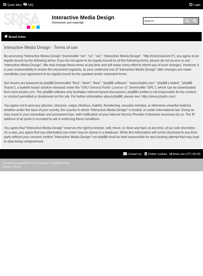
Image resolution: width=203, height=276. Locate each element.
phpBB (22, 163)
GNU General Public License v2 (104, 87)
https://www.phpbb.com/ (158, 96)
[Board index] (26, 20)
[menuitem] (28, 5)
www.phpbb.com (23, 92)
